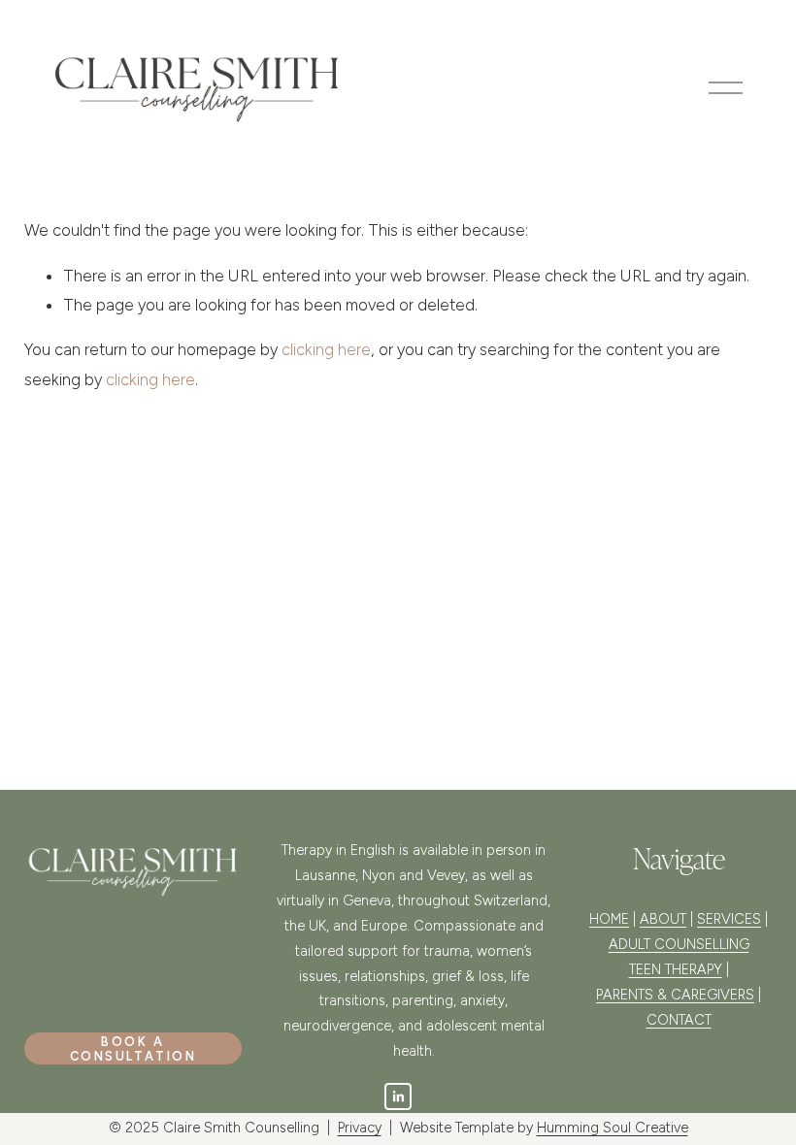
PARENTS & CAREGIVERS (675, 994)
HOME (609, 919)
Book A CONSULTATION (133, 1048)
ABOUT (663, 919)
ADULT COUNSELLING (679, 944)
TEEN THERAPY (675, 969)
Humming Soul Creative (612, 1127)
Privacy (359, 1127)
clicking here (326, 349)
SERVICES (729, 919)
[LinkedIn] (398, 1096)
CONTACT (679, 1020)
